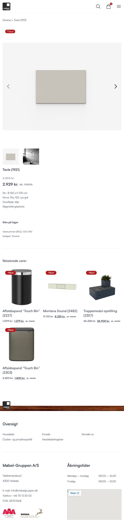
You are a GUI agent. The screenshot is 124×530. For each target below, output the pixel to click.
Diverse (7, 20)
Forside (46, 434)
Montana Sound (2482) (60, 311)
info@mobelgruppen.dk (24, 490)
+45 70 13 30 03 (21, 495)
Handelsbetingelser (52, 439)
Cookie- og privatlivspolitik (17, 439)
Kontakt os (88, 434)
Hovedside (8, 434)
